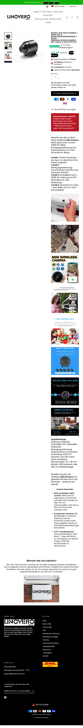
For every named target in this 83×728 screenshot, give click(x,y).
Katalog (58, 12)
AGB (44, 630)
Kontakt (48, 15)
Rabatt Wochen (43, 12)
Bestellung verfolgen (48, 19)
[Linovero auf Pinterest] (5, 697)
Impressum (47, 650)
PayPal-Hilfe (47, 627)
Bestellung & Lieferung (51, 633)
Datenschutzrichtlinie (51, 643)
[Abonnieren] (33, 691)
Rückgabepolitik (48, 646)
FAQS (48, 22)
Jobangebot (47, 653)
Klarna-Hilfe (47, 624)
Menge (54, 74)
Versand (46, 640)
